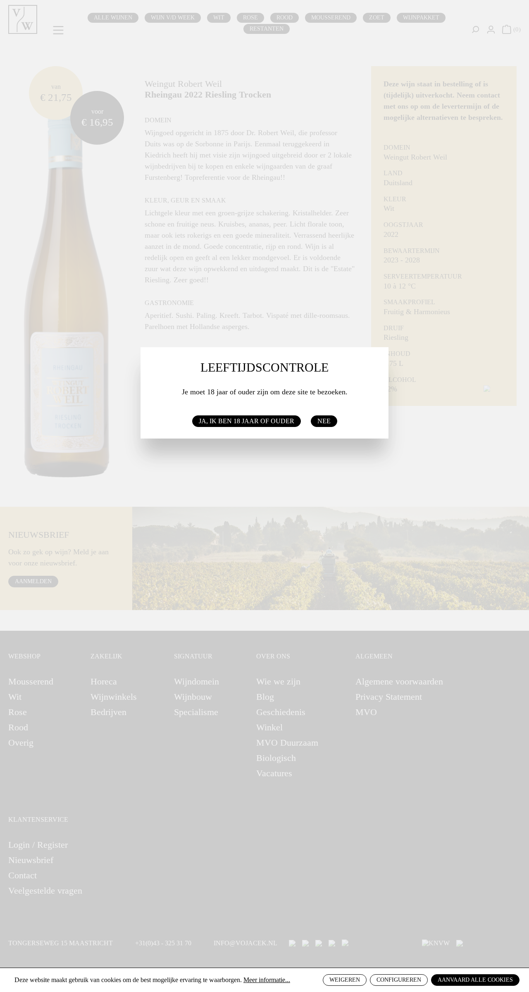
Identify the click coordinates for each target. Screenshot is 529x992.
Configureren (398, 980)
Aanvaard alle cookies (475, 980)
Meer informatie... (266, 979)
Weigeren (344, 980)
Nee (324, 420)
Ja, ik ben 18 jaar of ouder (246, 420)
